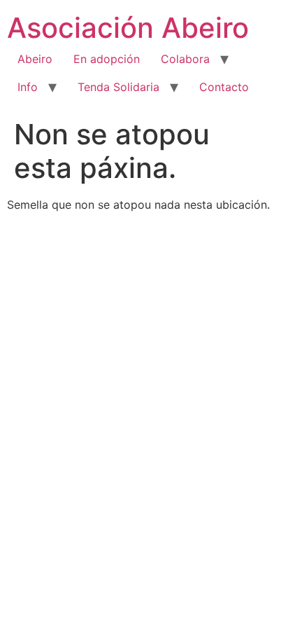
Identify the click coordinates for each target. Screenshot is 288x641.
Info (27, 87)
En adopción (106, 59)
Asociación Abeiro (128, 28)
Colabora (185, 59)
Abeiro (34, 59)
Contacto (224, 87)
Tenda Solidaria (118, 87)
